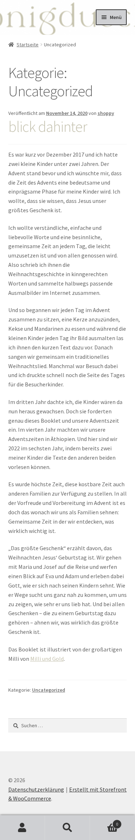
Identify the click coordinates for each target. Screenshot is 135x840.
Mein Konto (22, 828)
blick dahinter (47, 126)
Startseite (28, 44)
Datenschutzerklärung (36, 789)
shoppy (106, 113)
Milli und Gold (47, 658)
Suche (67, 828)
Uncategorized (48, 690)
